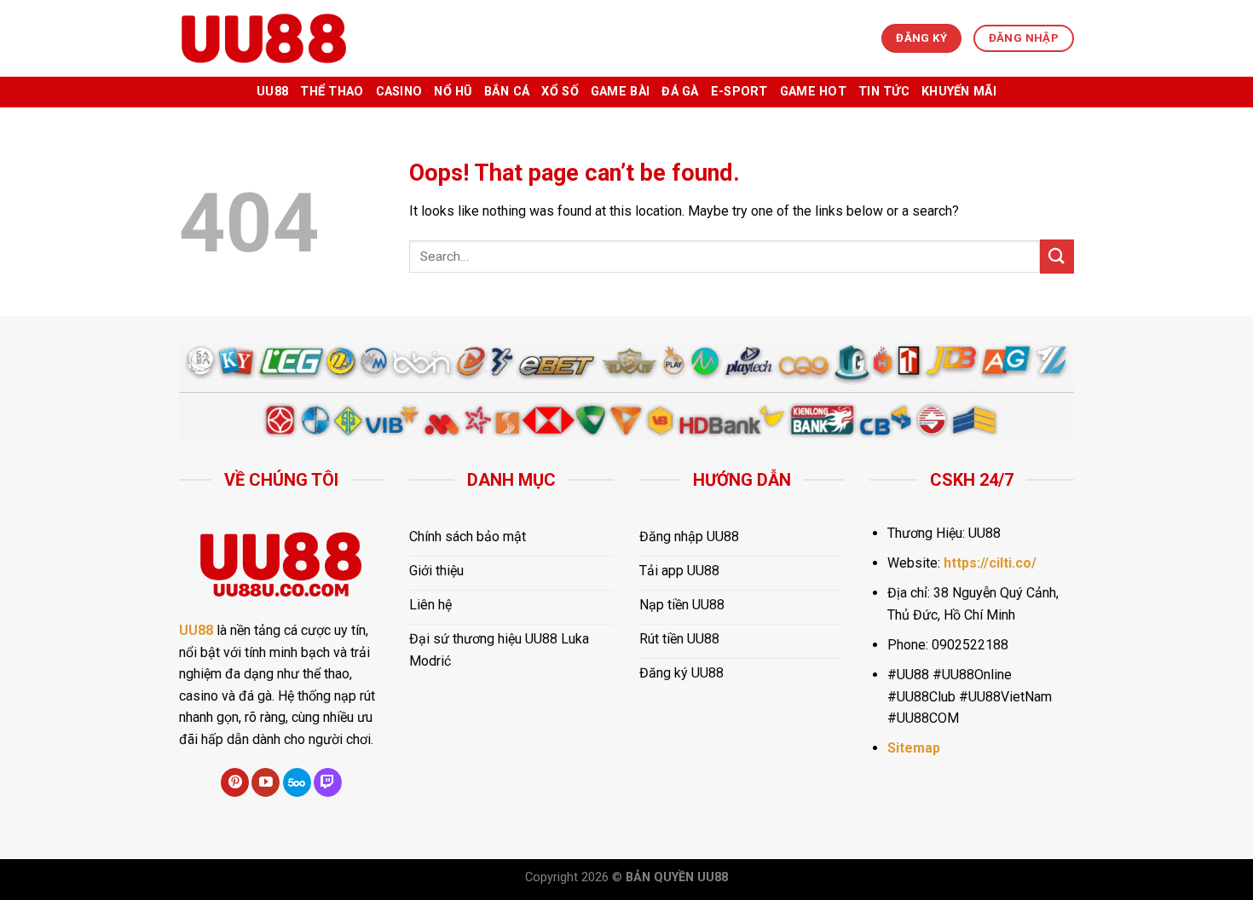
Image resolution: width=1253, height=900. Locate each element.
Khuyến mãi (958, 91)
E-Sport (739, 91)
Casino (399, 91)
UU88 (272, 91)
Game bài (620, 91)
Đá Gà (679, 91)
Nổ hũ (452, 91)
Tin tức (883, 91)
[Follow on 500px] (297, 782)
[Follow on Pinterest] (235, 782)
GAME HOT (813, 91)
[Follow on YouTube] (265, 782)
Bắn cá (507, 91)
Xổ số (559, 91)
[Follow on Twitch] (328, 782)
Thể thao (331, 91)
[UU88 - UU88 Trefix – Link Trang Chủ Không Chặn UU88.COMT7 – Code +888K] (264, 38)
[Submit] (1057, 256)
